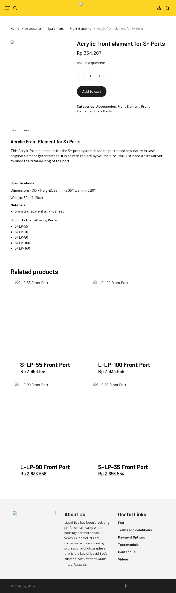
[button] (7, 8)
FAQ (121, 522)
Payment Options (131, 537)
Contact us (126, 552)
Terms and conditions (135, 530)
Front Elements (80, 28)
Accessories (33, 28)
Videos (123, 559)
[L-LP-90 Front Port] (53, 420)
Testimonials (128, 544)
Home (15, 28)
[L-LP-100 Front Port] (131, 318)
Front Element (128, 106)
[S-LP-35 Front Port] (131, 420)
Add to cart (91, 91)
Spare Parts (56, 28)
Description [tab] (20, 130)
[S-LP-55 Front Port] (53, 318)
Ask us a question (91, 63)
